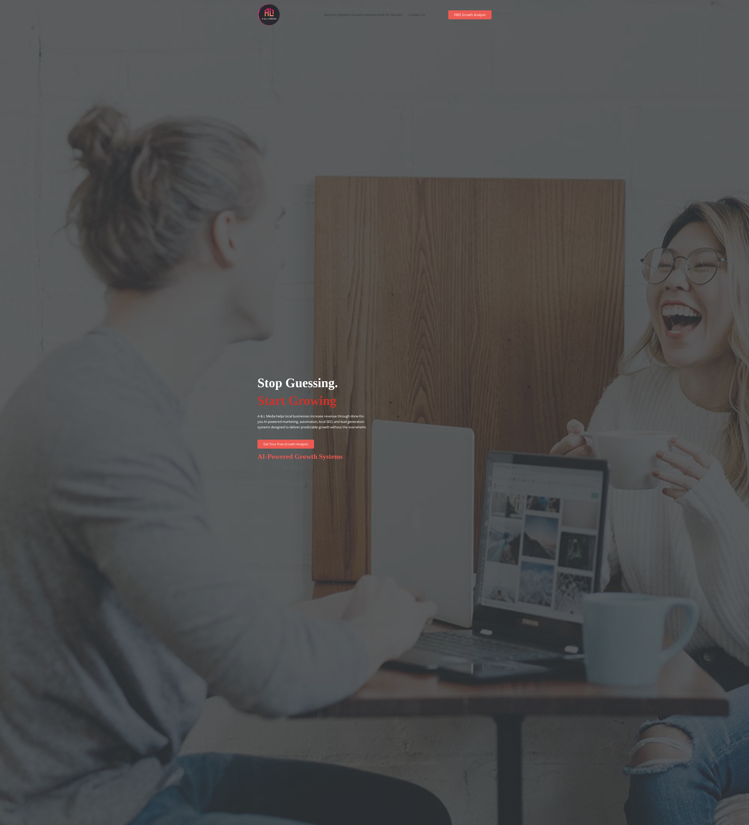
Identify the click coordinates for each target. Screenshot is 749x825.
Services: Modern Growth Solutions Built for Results (363, 14)
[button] (470, 14)
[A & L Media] (269, 14)
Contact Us (417, 14)
